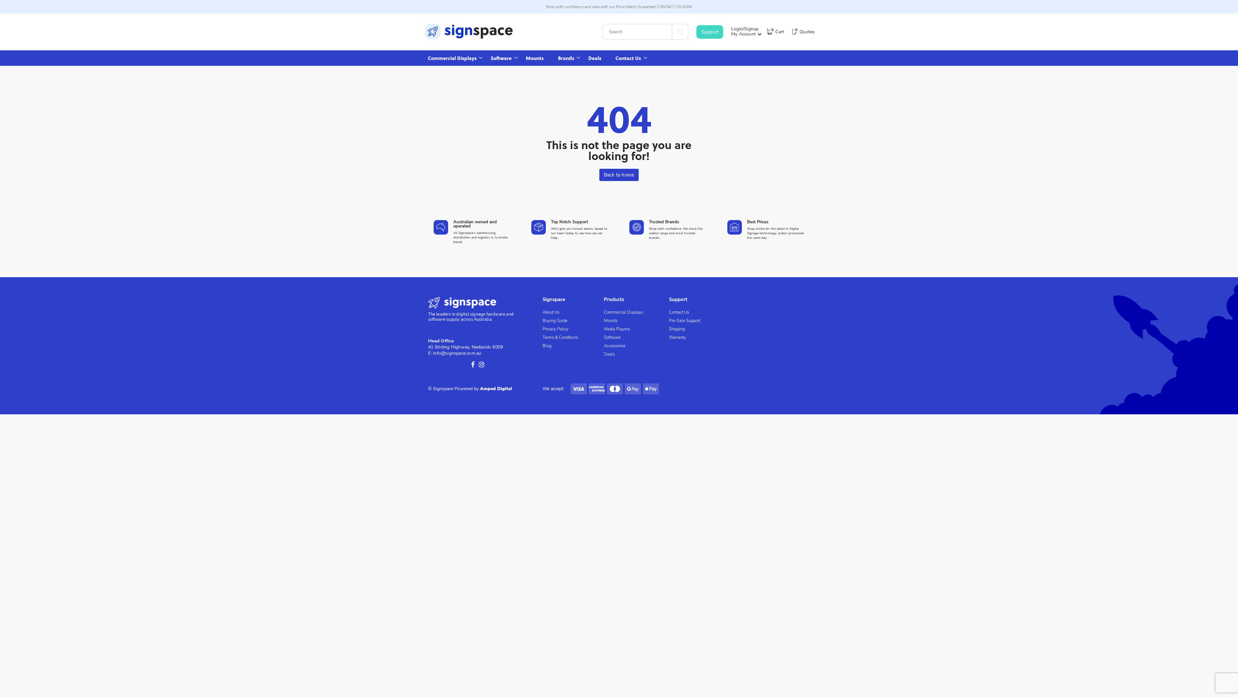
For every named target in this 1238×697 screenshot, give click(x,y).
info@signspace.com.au (457, 353)
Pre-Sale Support (684, 321)
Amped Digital (496, 389)
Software (501, 58)
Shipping (677, 329)
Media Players (617, 329)
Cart (777, 32)
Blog (547, 346)
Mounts (535, 58)
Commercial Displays (452, 58)
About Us (551, 312)
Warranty (677, 337)
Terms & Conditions (560, 337)
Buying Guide (555, 321)
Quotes (805, 32)
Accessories (614, 346)
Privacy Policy (555, 329)
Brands (566, 58)
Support (710, 32)
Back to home (619, 175)
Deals (594, 58)
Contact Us (628, 58)
